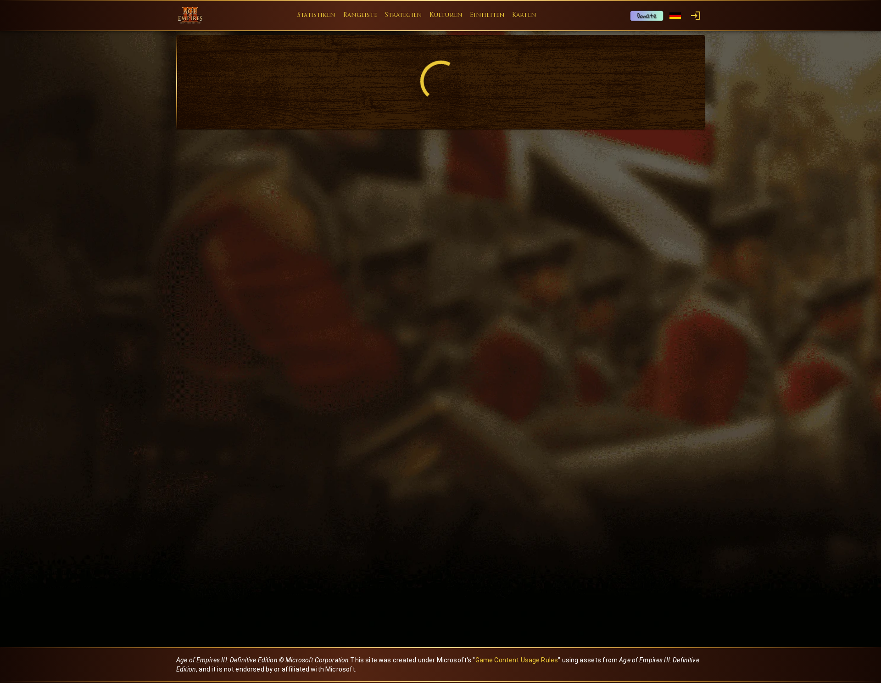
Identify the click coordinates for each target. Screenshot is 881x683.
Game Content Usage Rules (516, 660)
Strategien (403, 15)
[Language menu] (675, 16)
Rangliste (360, 15)
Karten (524, 15)
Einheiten (487, 15)
